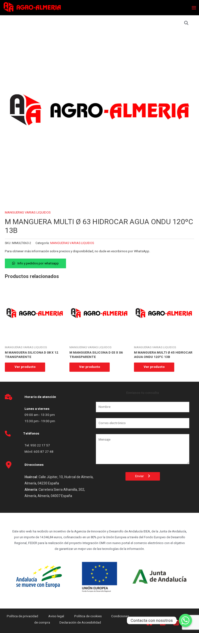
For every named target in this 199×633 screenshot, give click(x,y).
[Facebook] (149, 623)
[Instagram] (176, 623)
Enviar (141, 476)
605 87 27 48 (44, 451)
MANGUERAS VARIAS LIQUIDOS (28, 212)
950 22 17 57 (40, 445)
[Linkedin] (163, 623)
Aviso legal (56, 616)
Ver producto (25, 366)
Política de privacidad (23, 616)
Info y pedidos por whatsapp (38, 263)
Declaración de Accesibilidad (80, 622)
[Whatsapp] (185, 620)
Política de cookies (88, 616)
